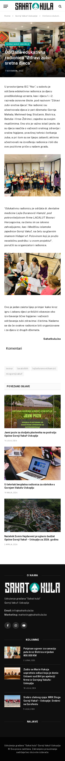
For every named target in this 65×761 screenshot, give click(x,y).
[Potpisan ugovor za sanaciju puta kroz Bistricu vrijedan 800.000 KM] (12, 652)
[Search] (60, 6)
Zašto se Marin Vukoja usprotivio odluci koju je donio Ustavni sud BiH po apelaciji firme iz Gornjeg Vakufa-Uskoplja (40, 676)
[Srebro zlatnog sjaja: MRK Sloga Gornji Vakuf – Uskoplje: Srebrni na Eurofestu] (12, 701)
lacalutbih (22, 368)
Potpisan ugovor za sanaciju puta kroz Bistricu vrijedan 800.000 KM (39, 652)
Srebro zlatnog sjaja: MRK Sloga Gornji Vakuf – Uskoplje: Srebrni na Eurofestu (41, 701)
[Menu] (5, 6)
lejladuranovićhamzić (44, 368)
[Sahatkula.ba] (34, 6)
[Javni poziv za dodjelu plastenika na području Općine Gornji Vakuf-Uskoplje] (32, 411)
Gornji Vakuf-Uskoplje (17, 44)
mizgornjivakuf (14, 374)
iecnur (9, 368)
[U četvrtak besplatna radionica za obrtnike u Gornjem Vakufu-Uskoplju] (32, 463)
